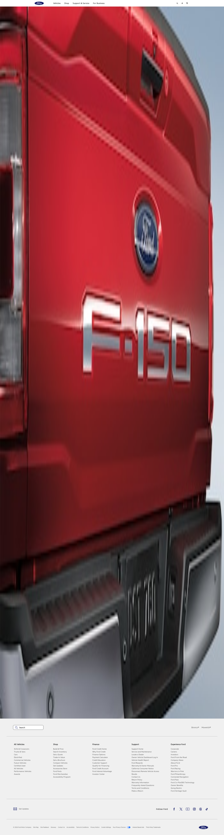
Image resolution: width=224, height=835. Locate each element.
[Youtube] (188, 809)
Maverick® (206, 727)
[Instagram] (194, 809)
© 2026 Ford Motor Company (22, 827)
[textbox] (28, 727)
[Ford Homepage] (203, 827)
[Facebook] (174, 809)
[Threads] (200, 809)
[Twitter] (181, 809)
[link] (35, 827)
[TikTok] (206, 809)
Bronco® (195, 727)
